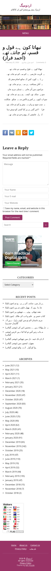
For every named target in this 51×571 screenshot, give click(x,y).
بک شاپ (33, 548)
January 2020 (11, 437)
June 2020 (10, 416)
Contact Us (35, 545)
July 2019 (9, 454)
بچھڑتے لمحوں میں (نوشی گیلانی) (19, 343)
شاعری (24, 62)
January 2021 (11, 386)
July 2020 (9, 412)
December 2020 (13, 391)
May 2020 (10, 420)
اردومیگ (25, 5)
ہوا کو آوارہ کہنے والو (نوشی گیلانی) (21, 347)
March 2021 (11, 378)
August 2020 (11, 407)
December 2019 (13, 442)
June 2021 (10, 365)
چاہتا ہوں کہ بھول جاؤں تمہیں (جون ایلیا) (23, 307)
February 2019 (12, 476)
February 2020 (12, 433)
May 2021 (10, 369)
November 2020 (13, 395)
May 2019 (10, 463)
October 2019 (11, 450)
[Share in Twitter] (31, 132)
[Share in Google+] (24, 132)
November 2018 (13, 488)
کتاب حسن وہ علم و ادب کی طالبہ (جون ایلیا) (25, 316)
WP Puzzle (30, 565)
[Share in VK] (11, 132)
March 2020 (11, 429)
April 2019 (10, 467)
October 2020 (11, 399)
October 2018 (11, 493)
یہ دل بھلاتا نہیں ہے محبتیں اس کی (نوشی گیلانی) (26, 327)
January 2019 (11, 480)
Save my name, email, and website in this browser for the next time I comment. (24, 210)
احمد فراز (30, 62)
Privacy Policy (20, 548)
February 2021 (12, 382)
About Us (23, 545)
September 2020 (13, 403)
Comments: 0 (41, 62)
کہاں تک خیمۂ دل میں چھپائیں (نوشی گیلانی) (24, 339)
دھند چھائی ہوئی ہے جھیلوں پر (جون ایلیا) (23, 311)
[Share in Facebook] (5, 132)
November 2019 (13, 446)
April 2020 (10, 425)
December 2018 (13, 484)
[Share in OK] (18, 132)
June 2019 (10, 459)
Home (13, 545)
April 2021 (10, 373)
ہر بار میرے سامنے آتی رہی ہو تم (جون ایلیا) (24, 303)
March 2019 (11, 471)
